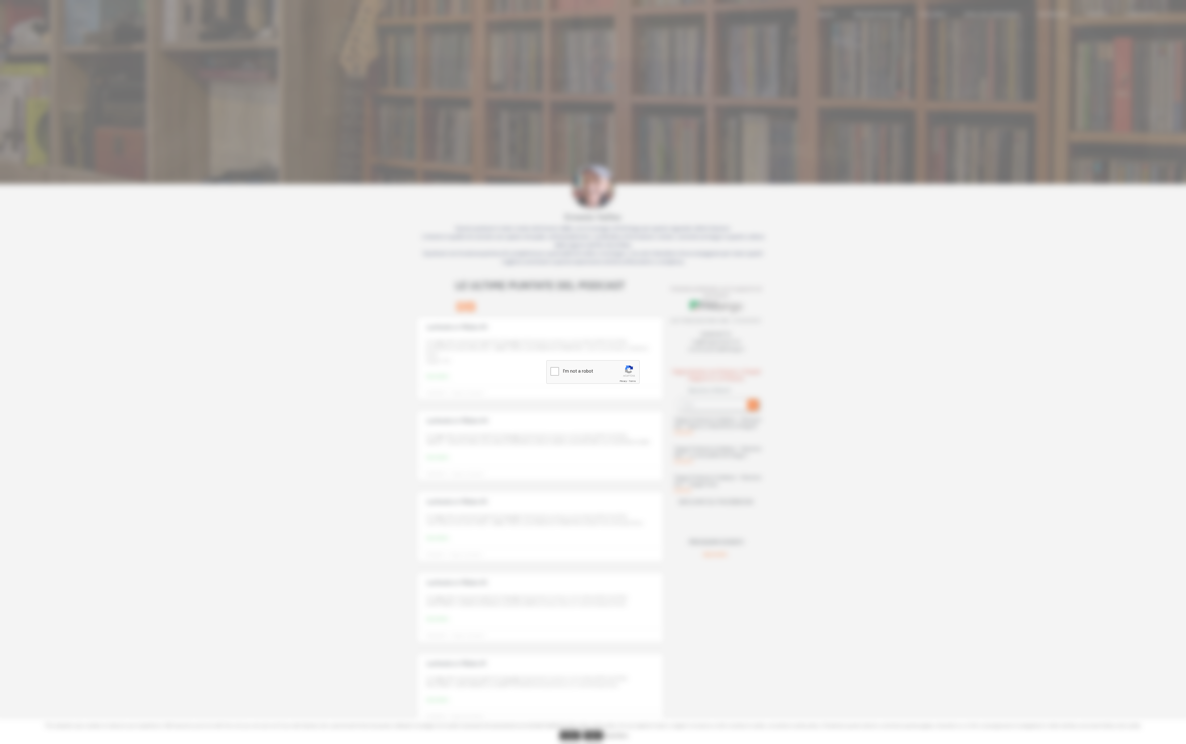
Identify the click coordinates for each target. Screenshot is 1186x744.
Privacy (623, 381)
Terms (632, 381)
